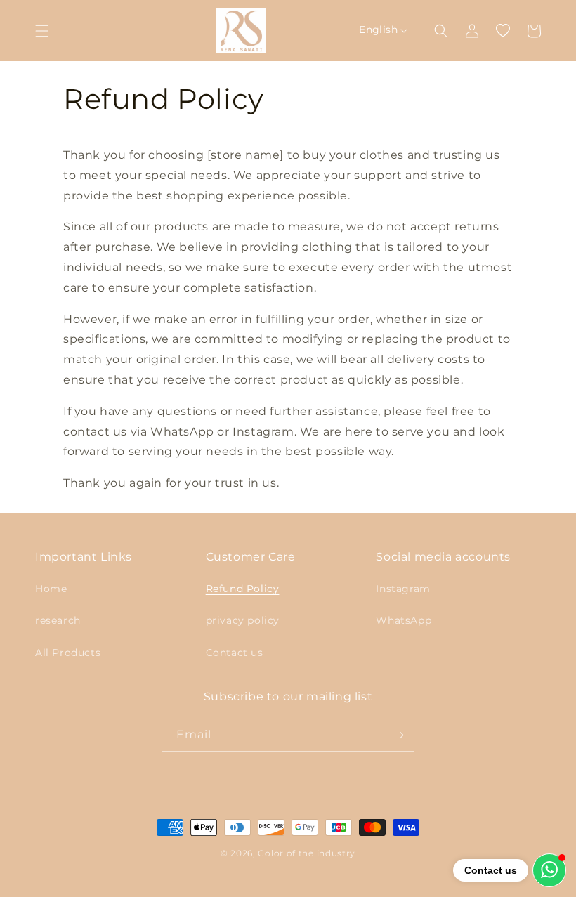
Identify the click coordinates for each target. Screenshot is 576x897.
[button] (42, 30)
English (378, 29)
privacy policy (243, 620)
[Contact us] (549, 870)
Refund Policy (243, 588)
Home (51, 588)
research (58, 620)
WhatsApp (403, 620)
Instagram (403, 588)
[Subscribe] (398, 735)
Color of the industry (306, 853)
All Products (67, 652)
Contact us (234, 652)
